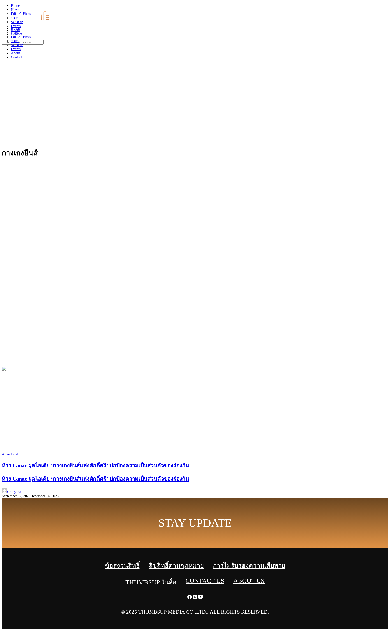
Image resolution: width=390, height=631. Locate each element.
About (15, 53)
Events (16, 49)
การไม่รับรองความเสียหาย (249, 565)
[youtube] (387, 7)
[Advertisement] (195, 108)
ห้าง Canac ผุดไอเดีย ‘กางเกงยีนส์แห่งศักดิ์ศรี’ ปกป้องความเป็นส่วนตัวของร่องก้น (95, 479)
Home (15, 29)
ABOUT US (249, 580)
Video (15, 41)
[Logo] (33, 21)
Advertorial (10, 454)
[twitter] (382, 7)
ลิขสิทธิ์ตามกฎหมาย (176, 565)
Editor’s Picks (21, 37)
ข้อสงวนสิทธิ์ (122, 565)
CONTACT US (205, 580)
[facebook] (376, 7)
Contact (16, 57)
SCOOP (17, 45)
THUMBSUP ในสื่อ (150, 582)
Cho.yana (14, 492)
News (15, 33)
